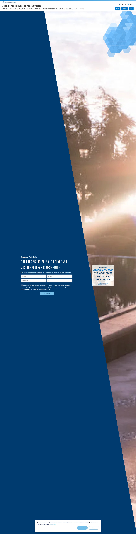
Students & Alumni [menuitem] (25, 9)
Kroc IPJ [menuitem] (37, 9)
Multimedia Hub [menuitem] (71, 9)
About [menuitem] (4, 9)
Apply (117, 8)
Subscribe (125, 8)
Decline (93, 527)
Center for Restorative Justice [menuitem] (52, 9)
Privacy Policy (52, 524)
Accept (82, 527)
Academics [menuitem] (12, 9)
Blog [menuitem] (81, 9)
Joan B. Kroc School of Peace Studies (21, 5)
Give (131, 8)
